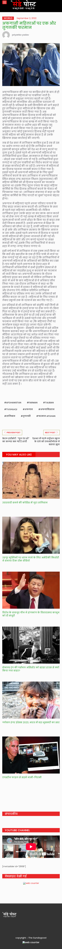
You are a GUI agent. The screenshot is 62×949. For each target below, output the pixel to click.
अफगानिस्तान (47, 409)
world (8, 18)
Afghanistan (13, 402)
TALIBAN (49, 402)
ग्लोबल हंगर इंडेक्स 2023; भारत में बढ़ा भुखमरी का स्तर (31, 722)
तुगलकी (27, 416)
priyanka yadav (20, 34)
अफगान (29, 409)
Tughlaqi (11, 409)
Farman (33, 402)
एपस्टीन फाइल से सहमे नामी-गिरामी (22, 777)
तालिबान (10, 416)
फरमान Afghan (46, 416)
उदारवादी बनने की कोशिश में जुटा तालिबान (25, 502)
